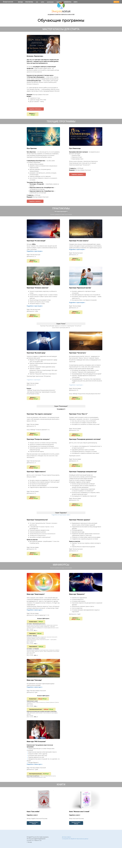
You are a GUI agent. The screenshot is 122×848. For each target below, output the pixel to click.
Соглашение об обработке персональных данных (75, 838)
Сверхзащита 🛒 (35, 633)
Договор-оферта (66, 837)
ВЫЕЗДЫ (20, 2)
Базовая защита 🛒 (36, 621)
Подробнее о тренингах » (35, 201)
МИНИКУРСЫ (68, 2)
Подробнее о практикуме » (35, 306)
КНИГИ (75, 2)
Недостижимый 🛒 (36, 646)
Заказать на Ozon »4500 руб (76, 823)
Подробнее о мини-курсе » (35, 610)
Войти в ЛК (116, 1)
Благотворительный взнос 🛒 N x (39, 773)
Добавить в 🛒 (32, 114)
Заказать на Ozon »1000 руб (33, 823)
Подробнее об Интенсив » (35, 109)
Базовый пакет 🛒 (37, 698)
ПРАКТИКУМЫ (29, 2)
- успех (42, 2)
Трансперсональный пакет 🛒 (41, 709)
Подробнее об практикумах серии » (61, 515)
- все (36, 2)
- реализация (50, 2)
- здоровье (59, 2)
